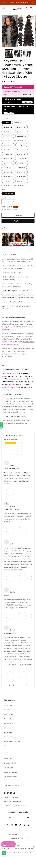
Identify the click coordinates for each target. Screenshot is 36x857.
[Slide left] (2, 54)
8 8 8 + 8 (6, 122)
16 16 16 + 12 (8, 131)
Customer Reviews (10, 737)
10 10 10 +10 (18, 122)
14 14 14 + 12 (21, 127)
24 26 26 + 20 (8, 185)
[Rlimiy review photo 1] (10, 492)
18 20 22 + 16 (8, 158)
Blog (5, 746)
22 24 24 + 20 (21, 181)
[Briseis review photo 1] (10, 530)
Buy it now (18, 221)
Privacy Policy (8, 714)
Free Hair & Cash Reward (12, 741)
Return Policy (8, 728)
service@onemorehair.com (11, 354)
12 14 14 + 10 (8, 172)
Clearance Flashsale (10, 772)
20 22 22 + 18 (8, 181)
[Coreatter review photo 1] (10, 675)
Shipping (4, 209)
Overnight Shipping (10, 763)
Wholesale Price (9, 758)
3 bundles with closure (19, 384)
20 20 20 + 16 (8, 136)
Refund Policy (8, 723)
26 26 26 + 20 (22, 140)
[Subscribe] (28, 817)
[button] (4, 8)
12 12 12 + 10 (8, 127)
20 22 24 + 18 (21, 158)
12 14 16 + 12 (21, 149)
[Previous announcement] (4, 2)
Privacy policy (8, 852)
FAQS (5, 781)
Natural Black (8, 193)
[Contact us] (4, 853)
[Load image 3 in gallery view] (27, 53)
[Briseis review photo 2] (23, 530)
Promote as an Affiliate (11, 785)
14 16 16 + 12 (21, 172)
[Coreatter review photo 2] (23, 675)
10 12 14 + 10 (8, 149)
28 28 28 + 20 (8, 145)
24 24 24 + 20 (8, 140)
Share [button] (5, 228)
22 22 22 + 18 (21, 136)
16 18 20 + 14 (21, 154)
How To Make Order (10, 776)
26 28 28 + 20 (22, 185)
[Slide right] (34, 54)
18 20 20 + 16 (21, 176)
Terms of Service (9, 719)
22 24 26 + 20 (8, 163)
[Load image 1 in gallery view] (9, 53)
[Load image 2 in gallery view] (18, 53)
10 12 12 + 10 (20, 167)
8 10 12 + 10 (21, 145)
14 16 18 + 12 (8, 154)
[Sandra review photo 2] (23, 616)
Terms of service (18, 852)
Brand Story (8, 705)
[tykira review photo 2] (23, 578)
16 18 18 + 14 (8, 176)
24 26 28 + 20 (22, 163)
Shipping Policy (9, 732)
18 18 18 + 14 (21, 131)
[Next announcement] (32, 2)
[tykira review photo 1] (10, 578)
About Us (7, 710)
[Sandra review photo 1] (10, 616)
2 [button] (13, 685)
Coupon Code (8, 768)
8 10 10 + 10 (7, 167)
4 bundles (11, 379)
